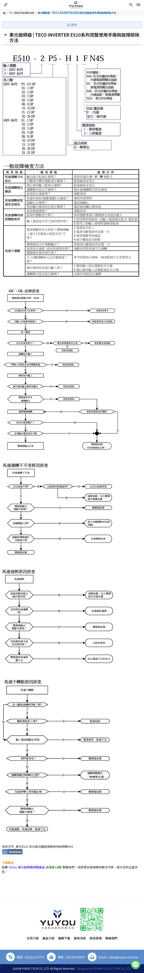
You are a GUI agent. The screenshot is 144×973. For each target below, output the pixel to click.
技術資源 (96, 938)
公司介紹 (33, 938)
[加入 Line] (135, 964)
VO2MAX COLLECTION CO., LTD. (112, 968)
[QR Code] (91, 919)
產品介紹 (48, 938)
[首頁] (4, 13)
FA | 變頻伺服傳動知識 (21, 12)
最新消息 (80, 938)
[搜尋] (131, 4)
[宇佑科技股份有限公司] (76, 4)
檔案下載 (64, 938)
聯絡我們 (111, 938)
